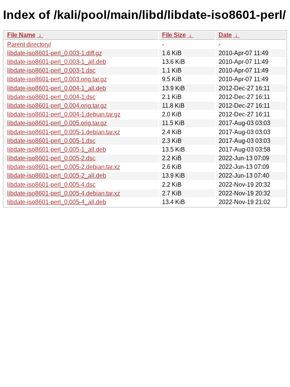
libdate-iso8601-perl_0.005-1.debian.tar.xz (63, 132)
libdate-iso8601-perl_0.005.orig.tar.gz (57, 123)
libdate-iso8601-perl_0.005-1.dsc (51, 141)
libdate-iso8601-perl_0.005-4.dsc (51, 184)
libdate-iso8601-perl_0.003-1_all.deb (56, 62)
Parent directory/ (29, 44)
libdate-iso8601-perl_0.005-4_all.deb (56, 202)
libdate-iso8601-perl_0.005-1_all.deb (56, 149)
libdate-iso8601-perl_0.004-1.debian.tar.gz (63, 114)
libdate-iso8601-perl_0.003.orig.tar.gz (57, 79)
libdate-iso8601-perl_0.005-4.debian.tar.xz (63, 193)
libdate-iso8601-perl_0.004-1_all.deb (56, 88)
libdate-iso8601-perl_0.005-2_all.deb (56, 175)
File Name (21, 35)
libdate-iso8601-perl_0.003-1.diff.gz (54, 53)
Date (225, 35)
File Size (174, 35)
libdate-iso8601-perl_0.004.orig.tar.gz (57, 105)
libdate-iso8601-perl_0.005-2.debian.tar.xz (63, 167)
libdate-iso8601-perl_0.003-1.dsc (51, 70)
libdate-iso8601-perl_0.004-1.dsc (51, 97)
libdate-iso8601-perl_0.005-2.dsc (51, 158)
